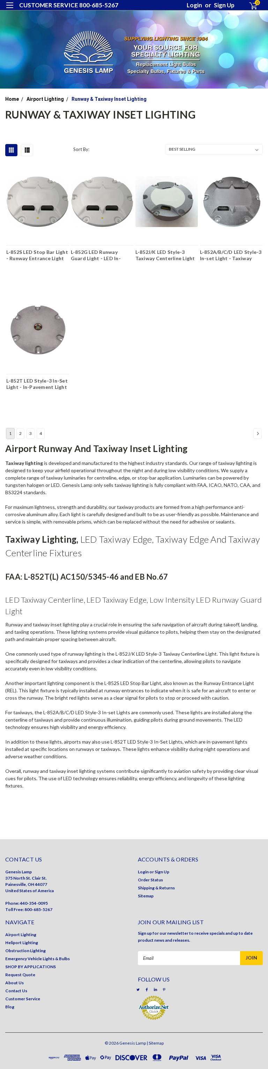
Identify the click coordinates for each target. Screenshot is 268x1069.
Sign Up (224, 5)
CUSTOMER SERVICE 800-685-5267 (68, 5)
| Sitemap (155, 1043)
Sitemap (146, 895)
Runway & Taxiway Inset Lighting (109, 99)
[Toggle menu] (9, 9)
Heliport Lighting (21, 942)
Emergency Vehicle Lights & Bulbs (37, 958)
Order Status (150, 879)
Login (194, 5)
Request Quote (20, 974)
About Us (14, 982)
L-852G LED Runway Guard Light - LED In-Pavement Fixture (96, 255)
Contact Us (16, 990)
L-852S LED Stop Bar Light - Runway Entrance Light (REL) (37, 255)
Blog (9, 1006)
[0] (250, 5)
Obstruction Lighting (25, 950)
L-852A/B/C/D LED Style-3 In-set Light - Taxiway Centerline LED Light (231, 255)
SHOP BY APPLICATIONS (30, 966)
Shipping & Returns (156, 887)
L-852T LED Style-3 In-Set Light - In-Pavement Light (37, 384)
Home (12, 99)
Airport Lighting (45, 99)
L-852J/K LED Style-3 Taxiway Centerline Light (165, 255)
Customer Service (22, 998)
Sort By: (81, 149)
